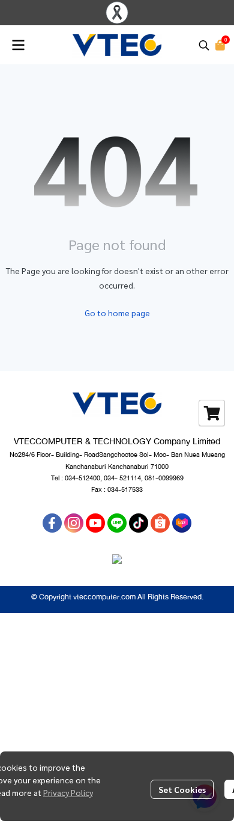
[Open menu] (18, 45)
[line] (117, 523)
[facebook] (52, 523)
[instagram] (73, 523)
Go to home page (117, 312)
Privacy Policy (68, 792)
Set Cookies (182, 789)
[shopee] (160, 523)
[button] (204, 45)
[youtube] (95, 523)
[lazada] (181, 523)
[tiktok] (138, 523)
